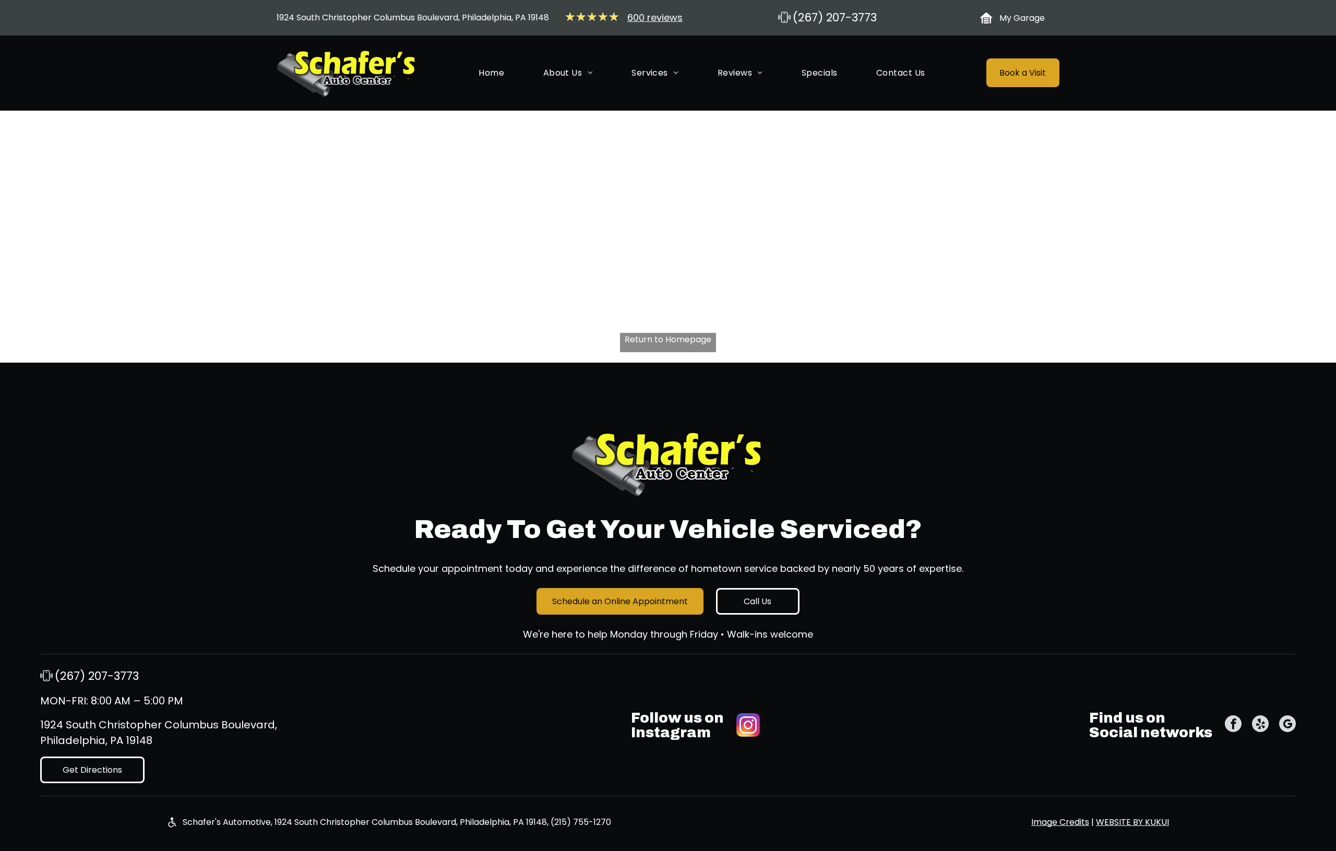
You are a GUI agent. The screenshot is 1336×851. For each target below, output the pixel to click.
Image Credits (1060, 822)
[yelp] (1260, 725)
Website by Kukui (1132, 822)
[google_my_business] (1287, 725)
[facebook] (1233, 725)
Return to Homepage (668, 339)
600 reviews (655, 17)
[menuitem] (491, 73)
